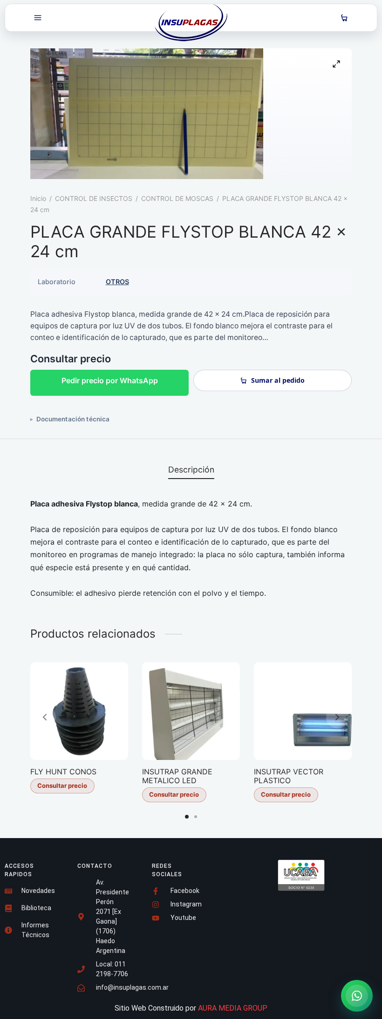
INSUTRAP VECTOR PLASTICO (288, 776)
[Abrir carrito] (344, 18)
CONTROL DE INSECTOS (93, 198)
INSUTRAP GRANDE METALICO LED (177, 776)
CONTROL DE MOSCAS (177, 198)
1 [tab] (187, 817)
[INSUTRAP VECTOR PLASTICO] (303, 711)
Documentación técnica (72, 419)
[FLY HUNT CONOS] (79, 711)
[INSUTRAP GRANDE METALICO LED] (191, 711)
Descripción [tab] (191, 469)
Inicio (38, 198)
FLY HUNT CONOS (63, 771)
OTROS (117, 282)
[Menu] (38, 18)
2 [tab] (195, 816)
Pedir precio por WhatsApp (109, 380)
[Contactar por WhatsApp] (357, 996)
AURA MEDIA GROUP (232, 1008)
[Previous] (45, 717)
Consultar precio (62, 785)
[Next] (337, 717)
